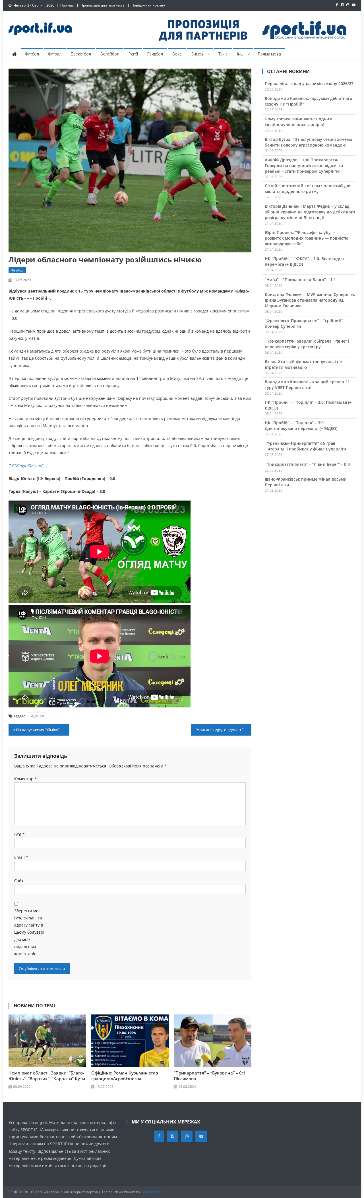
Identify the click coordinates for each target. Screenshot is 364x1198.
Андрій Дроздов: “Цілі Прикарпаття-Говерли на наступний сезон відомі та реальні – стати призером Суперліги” (304, 165)
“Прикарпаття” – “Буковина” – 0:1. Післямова (210, 1075)
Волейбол (109, 54)
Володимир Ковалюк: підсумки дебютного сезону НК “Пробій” (308, 101)
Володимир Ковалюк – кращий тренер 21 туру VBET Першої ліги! (307, 384)
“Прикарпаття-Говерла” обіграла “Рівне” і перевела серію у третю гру (307, 343)
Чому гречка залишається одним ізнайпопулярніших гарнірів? (298, 121)
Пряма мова (269, 54)
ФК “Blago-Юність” (26, 465)
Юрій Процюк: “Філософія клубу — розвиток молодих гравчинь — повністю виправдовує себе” (306, 238)
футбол (37, 716)
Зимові (197, 54)
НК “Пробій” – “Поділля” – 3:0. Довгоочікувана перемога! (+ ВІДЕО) (301, 425)
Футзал (54, 54)
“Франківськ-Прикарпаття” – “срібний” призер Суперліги (304, 323)
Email (21, 857)
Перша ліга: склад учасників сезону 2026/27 (309, 83)
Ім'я (19, 834)
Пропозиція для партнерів (102, 5)
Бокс (177, 54)
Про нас (67, 5)
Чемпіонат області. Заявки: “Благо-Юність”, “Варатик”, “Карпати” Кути (47, 1075)
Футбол (32, 54)
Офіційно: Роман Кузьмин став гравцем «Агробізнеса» (124, 1075)
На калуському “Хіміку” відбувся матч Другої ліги (42, 729)
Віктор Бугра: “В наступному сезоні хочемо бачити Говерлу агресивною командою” (308, 142)
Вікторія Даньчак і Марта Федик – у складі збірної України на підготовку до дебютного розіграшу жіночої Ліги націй (310, 211)
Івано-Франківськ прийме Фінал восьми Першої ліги (306, 481)
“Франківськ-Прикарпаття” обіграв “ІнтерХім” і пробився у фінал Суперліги (305, 446)
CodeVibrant (150, 1191)
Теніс (223, 54)
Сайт (19, 880)
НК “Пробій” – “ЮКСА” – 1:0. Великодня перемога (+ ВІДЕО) (304, 261)
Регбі (133, 54)
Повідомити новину (148, 5)
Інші (240, 54)
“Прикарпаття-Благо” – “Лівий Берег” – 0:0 (307, 464)
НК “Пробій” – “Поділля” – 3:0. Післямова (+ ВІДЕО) (308, 405)
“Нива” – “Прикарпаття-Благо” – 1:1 (300, 279)
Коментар (25, 778)
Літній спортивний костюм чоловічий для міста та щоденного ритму (308, 188)
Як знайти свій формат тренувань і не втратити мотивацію (303, 364)
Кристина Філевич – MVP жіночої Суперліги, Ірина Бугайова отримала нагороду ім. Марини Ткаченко (310, 300)
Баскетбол (81, 54)
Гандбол (155, 54)
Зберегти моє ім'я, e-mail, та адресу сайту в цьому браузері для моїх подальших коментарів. (29, 932)
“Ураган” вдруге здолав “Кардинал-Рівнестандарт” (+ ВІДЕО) (223, 729)
